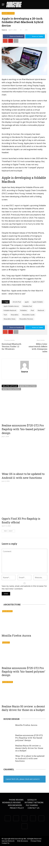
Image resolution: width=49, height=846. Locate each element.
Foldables (23, 310)
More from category (11, 389)
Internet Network (34, 802)
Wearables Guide (28, 315)
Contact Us (33, 808)
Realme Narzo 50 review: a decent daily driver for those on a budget (23, 708)
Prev (5, 531)
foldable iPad (27, 306)
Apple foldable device (11, 306)
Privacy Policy (17, 808)
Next (11, 531)
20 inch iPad (17, 302)
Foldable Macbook (10, 310)
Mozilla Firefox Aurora (16, 635)
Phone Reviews (7, 682)
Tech (5, 315)
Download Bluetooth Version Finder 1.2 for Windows (11, 346)
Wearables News (9, 319)
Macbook (41, 310)
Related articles (10, 386)
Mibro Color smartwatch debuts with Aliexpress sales (38, 348)
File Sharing (32, 805)
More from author (28, 386)
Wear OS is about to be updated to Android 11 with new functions (23, 476)
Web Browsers (7, 611)
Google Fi (6, 642)
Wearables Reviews (8, 13)
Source (4, 30)
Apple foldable (38, 302)
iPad (32, 310)
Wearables (14, 315)
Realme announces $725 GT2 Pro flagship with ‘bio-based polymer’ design (23, 429)
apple (27, 302)
